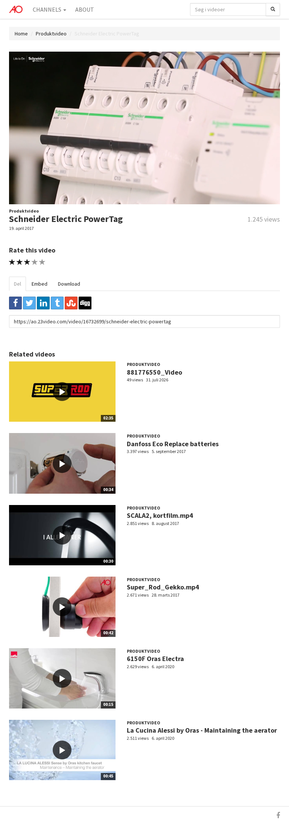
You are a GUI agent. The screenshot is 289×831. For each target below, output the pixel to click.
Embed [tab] (39, 283)
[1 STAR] (12, 262)
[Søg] (273, 9)
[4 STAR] (35, 262)
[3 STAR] (27, 262)
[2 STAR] (20, 262)
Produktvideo (51, 33)
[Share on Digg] (85, 303)
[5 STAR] (42, 262)
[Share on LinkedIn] (43, 303)
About (84, 9)
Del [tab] (17, 283)
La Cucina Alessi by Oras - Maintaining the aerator (202, 730)
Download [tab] (69, 283)
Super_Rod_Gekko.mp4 (163, 587)
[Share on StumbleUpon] (71, 303)
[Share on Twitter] (29, 303)
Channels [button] (47, 9)
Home (21, 33)
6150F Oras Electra (155, 658)
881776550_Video (154, 372)
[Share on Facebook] (15, 303)
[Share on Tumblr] (57, 303)
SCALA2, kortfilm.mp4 (160, 515)
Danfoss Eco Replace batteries (173, 443)
